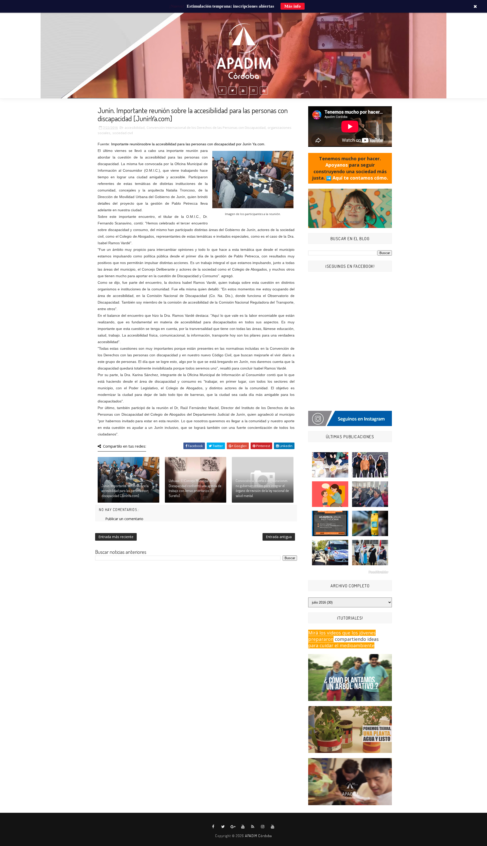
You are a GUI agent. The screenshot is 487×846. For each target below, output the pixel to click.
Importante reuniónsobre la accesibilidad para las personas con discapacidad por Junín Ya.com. (188, 144)
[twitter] (233, 90)
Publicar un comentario (124, 518)
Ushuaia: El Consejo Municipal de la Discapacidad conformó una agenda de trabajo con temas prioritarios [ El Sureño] (195, 488)
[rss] (253, 827)
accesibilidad (135, 127)
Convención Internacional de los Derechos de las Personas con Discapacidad (206, 127)
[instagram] (253, 90)
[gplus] (233, 827)
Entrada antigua (279, 536)
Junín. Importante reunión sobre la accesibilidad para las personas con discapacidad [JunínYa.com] (125, 491)
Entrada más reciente (115, 536)
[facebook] (222, 90)
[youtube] (243, 90)
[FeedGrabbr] (350, 572)
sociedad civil (122, 133)
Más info (292, 6)
